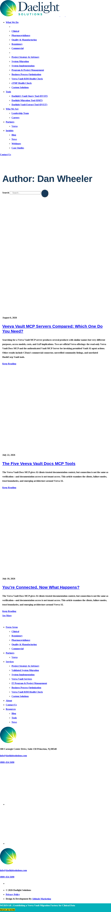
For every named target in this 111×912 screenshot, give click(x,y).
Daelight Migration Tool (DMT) (27, 100)
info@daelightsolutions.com (13, 755)
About (9, 700)
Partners (10, 122)
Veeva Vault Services (22, 679)
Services (10, 661)
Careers (15, 117)
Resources (11, 709)
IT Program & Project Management (29, 683)
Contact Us (5, 154)
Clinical (15, 31)
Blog (14, 135)
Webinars (16, 143)
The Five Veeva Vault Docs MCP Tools (38, 463)
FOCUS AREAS (18, 27)
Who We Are (12, 109)
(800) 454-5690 (7, 762)
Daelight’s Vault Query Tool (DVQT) (30, 96)
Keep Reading (9, 363)
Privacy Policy (13, 894)
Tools (8, 92)
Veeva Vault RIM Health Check (27, 79)
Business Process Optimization (26, 74)
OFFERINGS (17, 53)
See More (7, 615)
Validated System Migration (25, 670)
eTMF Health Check (22, 83)
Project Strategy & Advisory (25, 57)
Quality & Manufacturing (24, 40)
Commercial (18, 48)
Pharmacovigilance (21, 35)
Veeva (14, 126)
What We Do (12, 22)
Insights (9, 130)
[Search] (44, 193)
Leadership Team (20, 113)
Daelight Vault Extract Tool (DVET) (29, 104)
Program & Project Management (28, 70)
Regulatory (17, 44)
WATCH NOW (7, 910)
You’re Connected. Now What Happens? (40, 587)
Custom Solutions (20, 87)
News (14, 139)
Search (5, 192)
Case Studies (18, 148)
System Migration (20, 61)
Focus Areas (12, 627)
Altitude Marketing (41, 899)
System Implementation (23, 66)
